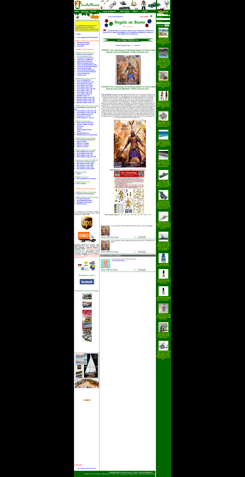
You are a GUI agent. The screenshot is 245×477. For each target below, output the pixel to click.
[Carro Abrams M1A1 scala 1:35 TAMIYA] (87, 322)
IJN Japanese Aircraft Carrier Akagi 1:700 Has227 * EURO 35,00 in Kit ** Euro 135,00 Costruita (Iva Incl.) (163, 163)
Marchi (93, 11)
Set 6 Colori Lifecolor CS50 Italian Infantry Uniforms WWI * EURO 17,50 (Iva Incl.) (163, 335)
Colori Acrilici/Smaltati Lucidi (87, 65)
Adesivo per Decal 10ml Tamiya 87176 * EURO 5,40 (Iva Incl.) (164, 281)
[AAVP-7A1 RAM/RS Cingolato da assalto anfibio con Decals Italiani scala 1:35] (87, 335)
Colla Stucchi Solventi (84, 61)
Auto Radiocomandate (84, 200)
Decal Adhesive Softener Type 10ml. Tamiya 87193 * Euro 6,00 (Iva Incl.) (163, 298)
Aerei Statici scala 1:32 (84, 90)
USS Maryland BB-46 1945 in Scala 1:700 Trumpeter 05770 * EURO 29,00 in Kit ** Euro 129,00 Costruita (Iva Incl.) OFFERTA (163, 246)
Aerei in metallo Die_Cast (85, 82)
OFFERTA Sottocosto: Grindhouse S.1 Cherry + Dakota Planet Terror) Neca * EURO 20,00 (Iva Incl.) (163, 104)
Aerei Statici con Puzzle (85, 85)
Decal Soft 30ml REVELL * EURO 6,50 (163, 264)
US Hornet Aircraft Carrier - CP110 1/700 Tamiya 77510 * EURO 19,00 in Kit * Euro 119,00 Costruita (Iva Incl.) (163, 183)
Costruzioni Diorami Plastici (86, 71)
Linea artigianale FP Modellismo (87, 37)
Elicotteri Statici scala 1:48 (85, 101)
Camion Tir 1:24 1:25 (83, 116)
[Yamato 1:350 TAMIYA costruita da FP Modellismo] (87, 307)
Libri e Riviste (81, 183)
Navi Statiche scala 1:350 (85, 163)
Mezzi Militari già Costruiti (85, 151)
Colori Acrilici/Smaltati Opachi (87, 66)
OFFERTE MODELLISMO (123, 45)
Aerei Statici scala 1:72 (84, 94)
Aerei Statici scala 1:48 (84, 92)
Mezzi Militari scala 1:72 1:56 (86, 157)
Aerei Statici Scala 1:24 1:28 (86, 89)
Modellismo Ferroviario (84, 202)
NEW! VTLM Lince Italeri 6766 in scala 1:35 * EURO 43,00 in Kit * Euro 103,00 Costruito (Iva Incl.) (163, 84)
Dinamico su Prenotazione (85, 194)
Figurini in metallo (83, 143)
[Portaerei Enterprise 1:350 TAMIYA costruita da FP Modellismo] (87, 299)
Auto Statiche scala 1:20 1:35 (86, 111)
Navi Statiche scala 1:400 (85, 165)
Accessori (80, 126)
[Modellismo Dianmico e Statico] (87, 284)
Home (77, 11)
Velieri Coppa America (84, 129)
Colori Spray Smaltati (84, 68)
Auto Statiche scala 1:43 (85, 114)
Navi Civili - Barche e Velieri (86, 162)
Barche (79, 128)
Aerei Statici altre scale (84, 83)
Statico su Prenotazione (85, 54)
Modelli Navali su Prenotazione (87, 135)
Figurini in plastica (83, 145)
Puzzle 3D (80, 46)
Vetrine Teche (81, 75)
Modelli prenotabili (83, 42)
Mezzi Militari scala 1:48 (85, 155)
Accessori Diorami (83, 73)
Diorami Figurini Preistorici (86, 140)
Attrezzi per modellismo (85, 59)
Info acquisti (124, 11)
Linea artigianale (109, 11)
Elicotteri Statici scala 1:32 (85, 97)
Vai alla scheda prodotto (118, 260)
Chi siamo (84, 11)
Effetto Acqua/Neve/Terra (85, 63)
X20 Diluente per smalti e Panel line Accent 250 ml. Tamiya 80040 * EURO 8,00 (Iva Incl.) (163, 316)
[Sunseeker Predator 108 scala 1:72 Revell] (87, 328)
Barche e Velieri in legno (85, 124)
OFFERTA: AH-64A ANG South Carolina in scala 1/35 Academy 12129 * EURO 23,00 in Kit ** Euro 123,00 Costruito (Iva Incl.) (163, 355)
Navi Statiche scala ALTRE (85, 168)
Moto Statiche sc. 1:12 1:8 (85, 118)
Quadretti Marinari (83, 133)
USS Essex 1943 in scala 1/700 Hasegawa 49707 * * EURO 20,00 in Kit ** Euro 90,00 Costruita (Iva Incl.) (163, 143)
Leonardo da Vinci (83, 44)
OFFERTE (137, 45)
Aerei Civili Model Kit (84, 80)
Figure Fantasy (82, 141)
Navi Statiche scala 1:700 (85, 167)
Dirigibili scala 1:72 (83, 95)
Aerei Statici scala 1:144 (85, 87)
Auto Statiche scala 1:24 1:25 (86, 112)
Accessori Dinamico (83, 199)
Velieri (79, 131)
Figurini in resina (82, 146)
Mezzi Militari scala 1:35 (85, 153)
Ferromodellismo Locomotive (86, 178)
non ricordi (160, 25)
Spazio (79, 173)
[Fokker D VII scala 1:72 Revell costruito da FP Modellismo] (87, 315)
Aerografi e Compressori (85, 58)
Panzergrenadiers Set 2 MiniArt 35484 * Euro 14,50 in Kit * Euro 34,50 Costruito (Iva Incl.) (163, 124)
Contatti (144, 11)
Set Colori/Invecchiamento (86, 70)
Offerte (135, 11)
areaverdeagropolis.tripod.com (87, 468)
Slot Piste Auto (82, 204)
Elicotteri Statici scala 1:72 (85, 102)
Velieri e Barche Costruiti (85, 123)
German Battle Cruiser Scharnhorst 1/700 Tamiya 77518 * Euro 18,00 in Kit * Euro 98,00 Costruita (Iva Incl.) (163, 225)
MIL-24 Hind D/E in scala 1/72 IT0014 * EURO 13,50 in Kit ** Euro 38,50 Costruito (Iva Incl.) (163, 41)
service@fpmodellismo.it (115, 16)
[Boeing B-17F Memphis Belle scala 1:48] (87, 341)
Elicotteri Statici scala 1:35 (85, 99)
